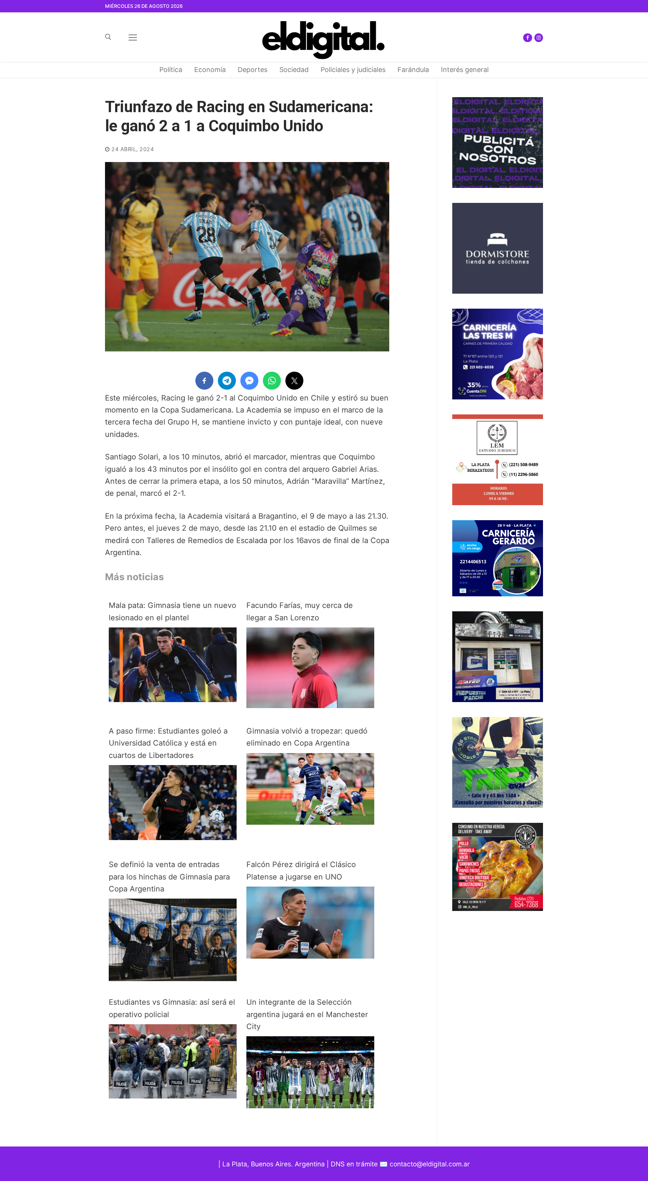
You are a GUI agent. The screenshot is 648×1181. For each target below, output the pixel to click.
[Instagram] (538, 37)
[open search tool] (108, 37)
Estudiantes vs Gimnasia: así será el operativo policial (172, 1008)
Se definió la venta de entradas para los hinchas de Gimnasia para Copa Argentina (169, 876)
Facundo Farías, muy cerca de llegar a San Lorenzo (299, 611)
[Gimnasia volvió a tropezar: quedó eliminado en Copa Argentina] (310, 822)
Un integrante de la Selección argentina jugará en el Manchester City (307, 1014)
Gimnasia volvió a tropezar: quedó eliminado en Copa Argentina (307, 736)
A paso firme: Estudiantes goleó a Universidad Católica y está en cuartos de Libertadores (168, 743)
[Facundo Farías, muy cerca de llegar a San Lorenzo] (310, 705)
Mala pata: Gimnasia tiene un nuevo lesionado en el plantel (172, 611)
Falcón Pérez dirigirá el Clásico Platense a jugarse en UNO (301, 870)
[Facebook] (527, 37)
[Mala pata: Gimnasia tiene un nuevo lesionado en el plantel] (173, 699)
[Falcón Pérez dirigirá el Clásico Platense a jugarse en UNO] (310, 955)
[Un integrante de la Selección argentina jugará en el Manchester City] (310, 1105)
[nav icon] (133, 37)
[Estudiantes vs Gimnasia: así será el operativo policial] (173, 1095)
